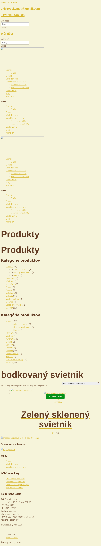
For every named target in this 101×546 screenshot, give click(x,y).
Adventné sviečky (21, 269)
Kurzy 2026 (11, 284)
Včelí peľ (9, 281)
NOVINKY (10, 278)
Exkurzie (9, 302)
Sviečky (9, 308)
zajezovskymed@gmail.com (20, 8)
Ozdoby (9, 290)
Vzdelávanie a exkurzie (16, 82)
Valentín (9, 296)
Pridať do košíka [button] (55, 396)
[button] (50, 20)
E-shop (9, 76)
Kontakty (10, 96)
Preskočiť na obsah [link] (9, 2)
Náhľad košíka (12, 537)
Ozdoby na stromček (22, 272)
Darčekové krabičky (14, 305)
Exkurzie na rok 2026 (20, 87)
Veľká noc (10, 293)
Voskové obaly (12, 299)
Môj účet (7, 33)
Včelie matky (11, 90)
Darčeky (17, 275)
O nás (13, 73)
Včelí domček (12, 79)
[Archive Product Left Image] (22, 390)
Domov (9, 70)
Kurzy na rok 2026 (18, 85)
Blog (8, 93)
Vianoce (9, 266)
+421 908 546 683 (13, 15)
